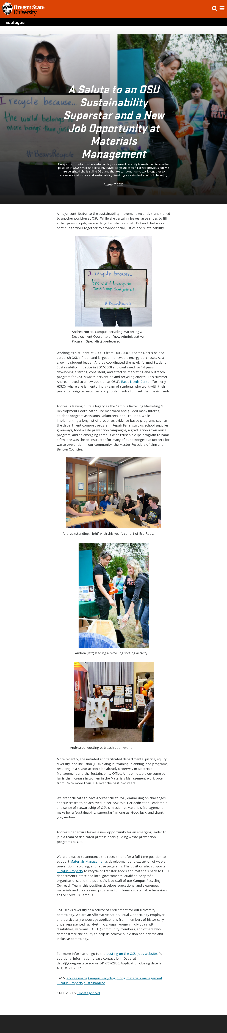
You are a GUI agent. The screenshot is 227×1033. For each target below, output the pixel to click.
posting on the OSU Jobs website (131, 953)
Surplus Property (70, 871)
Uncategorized (88, 993)
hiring (121, 978)
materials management (144, 978)
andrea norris (77, 978)
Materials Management (88, 861)
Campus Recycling (102, 978)
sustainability (94, 983)
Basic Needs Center (136, 381)
